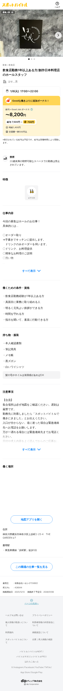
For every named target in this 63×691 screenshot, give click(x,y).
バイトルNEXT (35, 651)
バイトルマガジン (24, 656)
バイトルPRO (39, 656)
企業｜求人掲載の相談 (42, 639)
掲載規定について (40, 632)
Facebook (29, 667)
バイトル (24, 651)
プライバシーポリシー (42, 615)
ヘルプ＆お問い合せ (14, 615)
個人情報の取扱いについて (16, 624)
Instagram (18, 667)
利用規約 (9, 632)
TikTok (48, 667)
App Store (25, 672)
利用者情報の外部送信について (43, 624)
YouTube (39, 667)
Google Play (37, 672)
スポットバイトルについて (16, 641)
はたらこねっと (32, 661)
